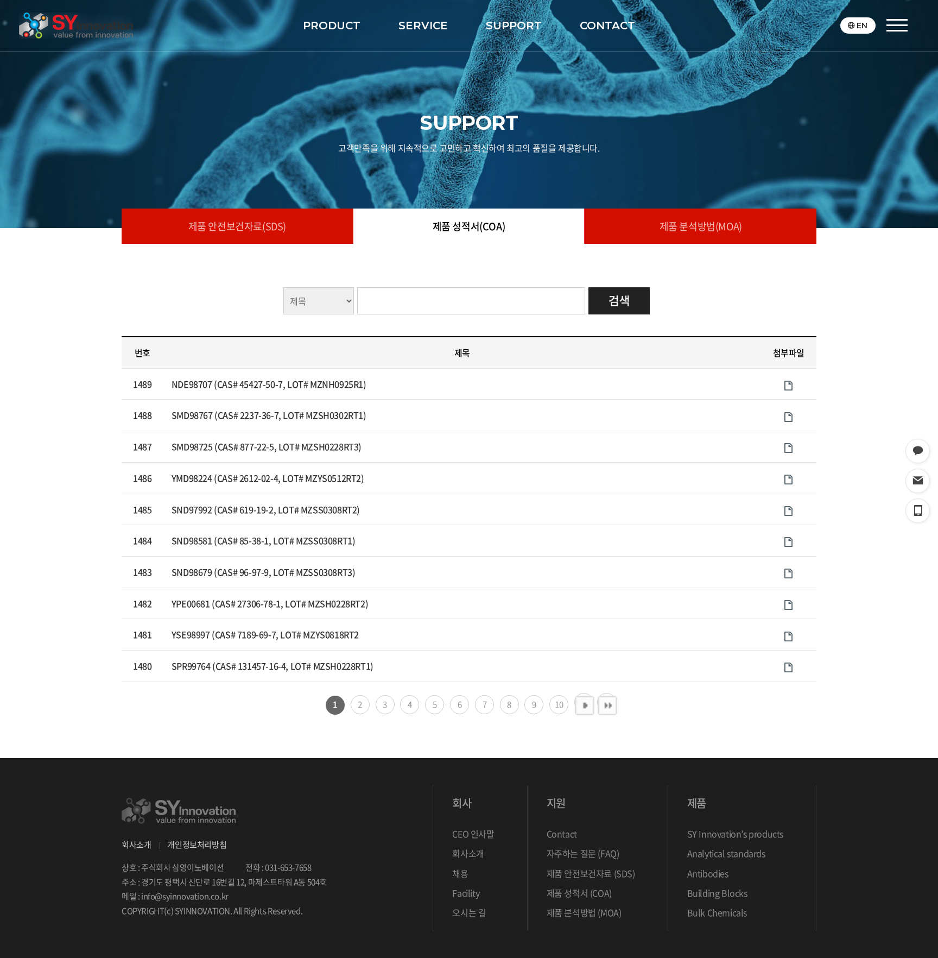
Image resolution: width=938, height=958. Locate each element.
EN (862, 25)
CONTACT (607, 25)
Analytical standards (726, 853)
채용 (460, 873)
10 (559, 704)
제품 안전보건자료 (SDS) (591, 873)
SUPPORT (514, 25)
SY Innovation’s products (735, 833)
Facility (465, 892)
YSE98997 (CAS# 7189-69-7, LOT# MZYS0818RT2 (265, 634)
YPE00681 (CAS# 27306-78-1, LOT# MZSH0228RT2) (270, 603)
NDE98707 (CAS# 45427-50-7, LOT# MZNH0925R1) (269, 383)
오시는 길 (469, 912)
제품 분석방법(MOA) (701, 226)
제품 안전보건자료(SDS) (237, 226)
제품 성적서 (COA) (579, 892)
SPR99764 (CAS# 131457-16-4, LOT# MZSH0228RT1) (272, 665)
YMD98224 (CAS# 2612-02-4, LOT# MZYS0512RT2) (268, 477)
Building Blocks (717, 892)
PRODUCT (331, 25)
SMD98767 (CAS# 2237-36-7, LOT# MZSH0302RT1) (269, 414)
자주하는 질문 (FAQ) (583, 853)
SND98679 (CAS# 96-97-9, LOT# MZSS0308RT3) (264, 571)
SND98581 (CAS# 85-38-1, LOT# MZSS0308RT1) (264, 540)
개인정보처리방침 (196, 844)
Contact (562, 833)
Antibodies (707, 873)
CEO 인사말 (473, 833)
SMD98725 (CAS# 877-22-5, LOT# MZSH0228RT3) (267, 446)
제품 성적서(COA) (469, 226)
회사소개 (136, 844)
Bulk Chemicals (717, 912)
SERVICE (423, 25)
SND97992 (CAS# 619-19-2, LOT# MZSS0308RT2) (266, 509)
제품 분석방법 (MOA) (584, 912)
